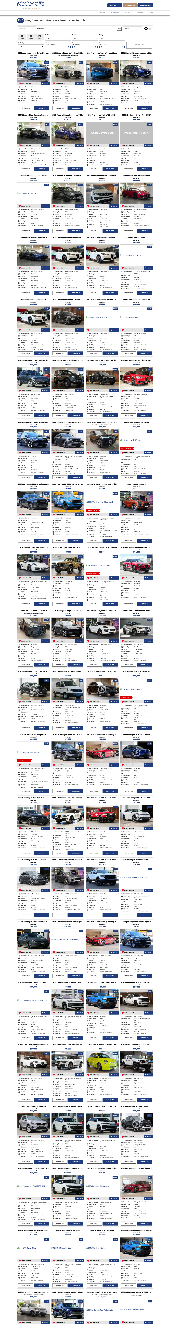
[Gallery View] (146, 28)
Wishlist (46, 83)
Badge (101, 35)
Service (140, 13)
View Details (26, 108)
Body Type (21, 43)
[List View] (150, 28)
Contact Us (114, 5)
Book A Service (145, 5)
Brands (102, 13)
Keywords (40, 28)
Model (74, 35)
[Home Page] (30, 5)
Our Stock (115, 13)
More (151, 13)
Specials (128, 13)
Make (47, 35)
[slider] (69, 47)
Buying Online (130, 5)
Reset (119, 28)
